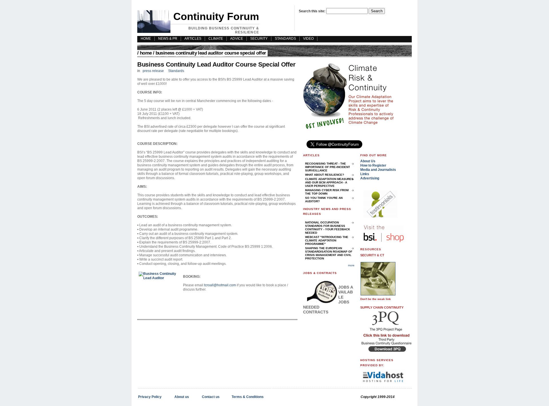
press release (153, 71)
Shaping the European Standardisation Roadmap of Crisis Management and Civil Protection (328, 253)
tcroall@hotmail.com (220, 285)
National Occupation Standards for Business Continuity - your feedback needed (327, 227)
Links (364, 174)
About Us (367, 161)
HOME (146, 39)
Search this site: (312, 11)
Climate (215, 39)
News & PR (167, 39)
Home (146, 53)
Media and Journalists (378, 170)
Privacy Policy (150, 397)
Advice (236, 39)
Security (259, 39)
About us (181, 397)
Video (308, 39)
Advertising (369, 178)
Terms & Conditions (248, 397)
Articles (192, 39)
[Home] (153, 32)
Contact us (211, 397)
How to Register (373, 165)
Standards (285, 39)
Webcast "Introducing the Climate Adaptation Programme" (326, 240)
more (351, 265)
